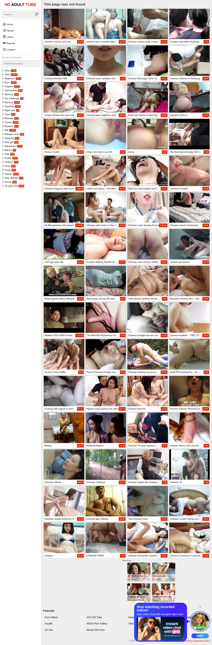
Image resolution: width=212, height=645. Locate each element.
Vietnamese (13, 90)
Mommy (11, 102)
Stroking (11, 94)
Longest (10, 49)
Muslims (11, 126)
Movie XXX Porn (96, 629)
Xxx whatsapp (13, 98)
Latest (9, 37)
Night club (11, 110)
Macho (10, 150)
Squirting (12, 106)
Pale (9, 154)
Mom (10, 82)
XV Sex (49, 629)
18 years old (14, 186)
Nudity (10, 158)
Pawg (9, 170)
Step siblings (13, 178)
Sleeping (11, 138)
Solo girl (11, 142)
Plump (10, 182)
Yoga (9, 114)
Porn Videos (51, 617)
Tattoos (11, 174)
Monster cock (14, 134)
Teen (10, 74)
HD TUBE (20, 4)
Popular (10, 43)
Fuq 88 (48, 623)
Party (9, 166)
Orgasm (11, 86)
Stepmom (12, 78)
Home (9, 24)
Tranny (11, 122)
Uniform (11, 162)
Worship (11, 118)
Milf (10, 130)
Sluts (10, 70)
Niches (10, 30)
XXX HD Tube (94, 617)
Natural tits (13, 146)
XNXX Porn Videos (97, 623)
